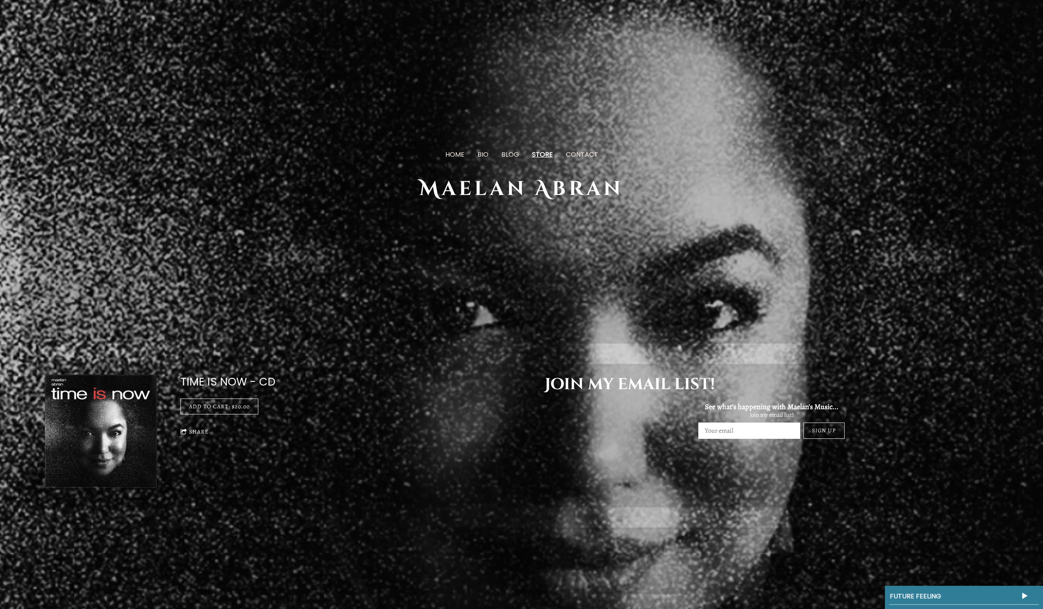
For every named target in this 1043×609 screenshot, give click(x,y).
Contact (582, 154)
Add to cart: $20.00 (219, 406)
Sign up (824, 430)
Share (199, 432)
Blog (510, 154)
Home (454, 154)
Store (542, 154)
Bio (482, 154)
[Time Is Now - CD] (101, 431)
